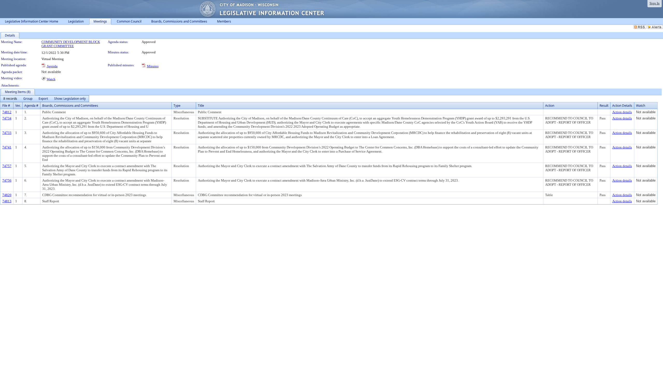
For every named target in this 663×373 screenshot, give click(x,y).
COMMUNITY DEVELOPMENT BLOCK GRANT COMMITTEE (70, 44)
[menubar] (44, 98)
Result (604, 105)
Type (177, 105)
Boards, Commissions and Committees (70, 105)
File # (6, 105)
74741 (6, 147)
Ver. (17, 105)
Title (201, 105)
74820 (6, 195)
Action (549, 105)
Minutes (152, 66)
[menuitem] (10, 99)
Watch (51, 79)
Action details (622, 112)
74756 (6, 180)
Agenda (52, 66)
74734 (6, 118)
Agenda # (31, 105)
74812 (6, 112)
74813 (6, 201)
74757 (6, 166)
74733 (6, 133)
